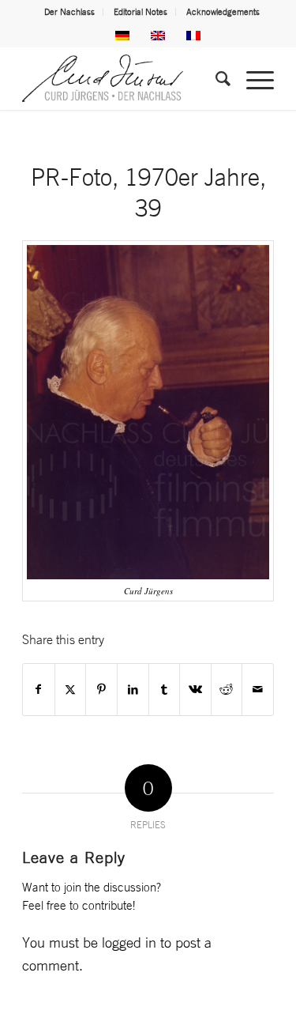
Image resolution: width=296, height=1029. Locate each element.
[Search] (215, 78)
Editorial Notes (140, 11)
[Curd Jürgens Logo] (122, 78)
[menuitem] (69, 12)
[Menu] (252, 78)
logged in (129, 942)
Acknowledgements (223, 11)
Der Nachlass (69, 11)
